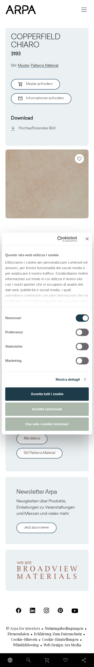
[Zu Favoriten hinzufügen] (79, 158)
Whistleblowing (26, 644)
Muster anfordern (39, 84)
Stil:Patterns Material (39, 453)
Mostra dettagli (68, 379)
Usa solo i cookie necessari (47, 424)
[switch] (82, 332)
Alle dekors (32, 438)
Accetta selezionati (47, 409)
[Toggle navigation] (84, 9)
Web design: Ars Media (62, 644)
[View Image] (47, 183)
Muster (23, 66)
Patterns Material (44, 66)
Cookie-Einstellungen (60, 639)
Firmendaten (18, 633)
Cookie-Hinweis (24, 639)
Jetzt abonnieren (36, 527)
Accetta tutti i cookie (47, 394)
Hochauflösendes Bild (37, 128)
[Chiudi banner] (87, 239)
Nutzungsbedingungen (64, 628)
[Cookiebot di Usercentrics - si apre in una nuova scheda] (58, 239)
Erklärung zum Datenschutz (58, 633)
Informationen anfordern (45, 98)
